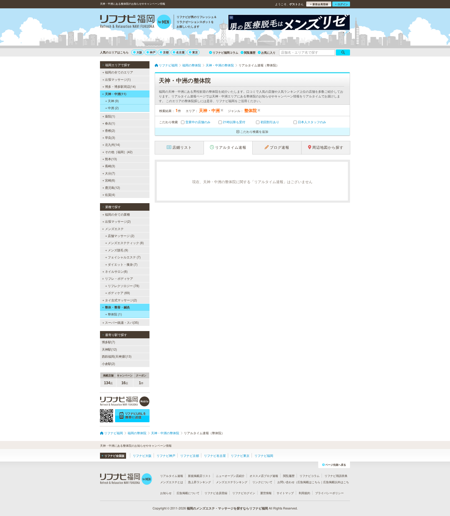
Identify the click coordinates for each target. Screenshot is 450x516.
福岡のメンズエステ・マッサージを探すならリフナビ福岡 (227, 508)
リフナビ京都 (189, 455)
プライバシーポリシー (329, 493)
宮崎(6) (110, 180)
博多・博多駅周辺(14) (120, 86)
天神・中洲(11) (115, 93)
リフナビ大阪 (142, 455)
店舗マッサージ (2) (121, 235)
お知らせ (166, 493)
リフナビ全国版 (114, 456)
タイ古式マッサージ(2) (121, 300)
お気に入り (268, 52)
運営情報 (266, 493)
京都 (166, 52)
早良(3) (110, 137)
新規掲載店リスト (199, 476)
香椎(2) (110, 130)
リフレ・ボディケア (119, 278)
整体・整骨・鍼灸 (117, 307)
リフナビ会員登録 (215, 493)
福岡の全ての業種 (117, 214)
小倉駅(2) (108, 363)
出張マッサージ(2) (118, 221)
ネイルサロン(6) (116, 271)
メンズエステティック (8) (126, 242)
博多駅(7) (108, 342)
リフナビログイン (243, 493)
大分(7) (110, 173)
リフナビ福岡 (263, 455)
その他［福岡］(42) (119, 152)
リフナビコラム (309, 476)
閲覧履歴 (249, 52)
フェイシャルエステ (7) (124, 257)
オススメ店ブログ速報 (263, 476)
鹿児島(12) (112, 187)
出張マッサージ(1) (118, 79)
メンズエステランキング (231, 482)
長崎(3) (110, 166)
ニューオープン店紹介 (230, 476)
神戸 (152, 52)
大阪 (139, 52)
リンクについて (262, 482)
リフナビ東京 (240, 455)
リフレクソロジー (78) (123, 285)
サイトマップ (285, 493)
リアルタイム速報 (171, 476)
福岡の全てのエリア (119, 72)
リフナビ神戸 (166, 455)
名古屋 (180, 52)
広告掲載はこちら (308, 482)
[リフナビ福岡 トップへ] (135, 22)
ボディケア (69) (119, 292)
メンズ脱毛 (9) (118, 250)
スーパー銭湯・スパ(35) (122, 322)
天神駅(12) (109, 349)
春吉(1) (110, 123)
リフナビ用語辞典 (335, 476)
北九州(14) (112, 144)
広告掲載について (188, 493)
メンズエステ (114, 228)
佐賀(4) (110, 194)
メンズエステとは (171, 482)
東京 (195, 52)
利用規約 (304, 493)
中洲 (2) (113, 107)
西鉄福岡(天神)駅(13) (117, 356)
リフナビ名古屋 (215, 455)
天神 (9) (113, 100)
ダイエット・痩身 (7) (123, 264)
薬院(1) (110, 116)
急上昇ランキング (199, 482)
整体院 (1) (115, 314)
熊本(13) (111, 159)
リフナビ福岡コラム (225, 52)
